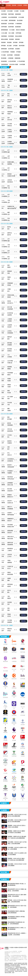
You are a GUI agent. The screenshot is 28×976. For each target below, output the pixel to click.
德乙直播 (9, 45)
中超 (3, 309)
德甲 (3, 273)
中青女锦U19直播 (13, 64)
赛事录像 (3, 8)
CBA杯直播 (22, 64)
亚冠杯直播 (11, 26)
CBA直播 (16, 11)
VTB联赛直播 (18, 23)
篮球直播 (14, 5)
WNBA (3, 75)
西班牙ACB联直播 (20, 29)
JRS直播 (11, 947)
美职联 (3, 81)
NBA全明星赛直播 (12, 17)
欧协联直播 (4, 61)
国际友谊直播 (4, 39)
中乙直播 (3, 55)
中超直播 (12, 51)
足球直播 (19, 5)
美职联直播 (4, 48)
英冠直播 (9, 42)
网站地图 (6, 954)
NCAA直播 (11, 29)
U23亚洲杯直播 (5, 51)
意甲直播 (15, 42)
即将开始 (23, 74)
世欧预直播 (4, 36)
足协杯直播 (10, 55)
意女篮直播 (19, 20)
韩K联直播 (3, 58)
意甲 (3, 95)
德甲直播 (3, 45)
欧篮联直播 (4, 23)
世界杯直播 (4, 26)
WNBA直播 (9, 11)
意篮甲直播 (4, 14)
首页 (3, 5)
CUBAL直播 (4, 33)
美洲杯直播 (21, 45)
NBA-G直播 (11, 33)
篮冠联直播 (18, 26)
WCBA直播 (21, 17)
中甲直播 (18, 51)
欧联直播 (17, 39)
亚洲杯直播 (11, 23)
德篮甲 (3, 125)
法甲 (3, 228)
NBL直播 (22, 11)
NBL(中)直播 (4, 20)
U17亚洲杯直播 (21, 61)
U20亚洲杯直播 (12, 61)
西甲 (3, 101)
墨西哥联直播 (12, 20)
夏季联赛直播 (4, 29)
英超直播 (3, 42)
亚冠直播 (17, 48)
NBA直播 (8, 5)
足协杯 (3, 131)
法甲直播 (15, 45)
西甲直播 (21, 42)
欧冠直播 (11, 39)
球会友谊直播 (18, 36)
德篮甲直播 (11, 14)
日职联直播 (17, 55)
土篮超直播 (4, 17)
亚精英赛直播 (4, 64)
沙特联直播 (10, 58)
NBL (3, 164)
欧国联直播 (17, 58)
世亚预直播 (11, 36)
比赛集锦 (25, 5)
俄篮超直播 (18, 14)
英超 (3, 113)
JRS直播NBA (16, 947)
